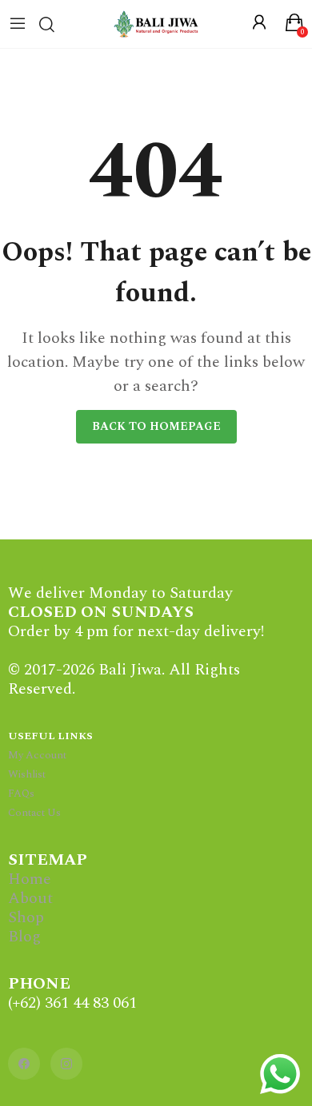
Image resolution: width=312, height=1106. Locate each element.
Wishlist (27, 774)
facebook (24, 1064)
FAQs (21, 794)
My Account (37, 755)
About (30, 898)
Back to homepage (156, 426)
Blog (24, 937)
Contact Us (34, 813)
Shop (26, 917)
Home (29, 879)
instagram (66, 1064)
